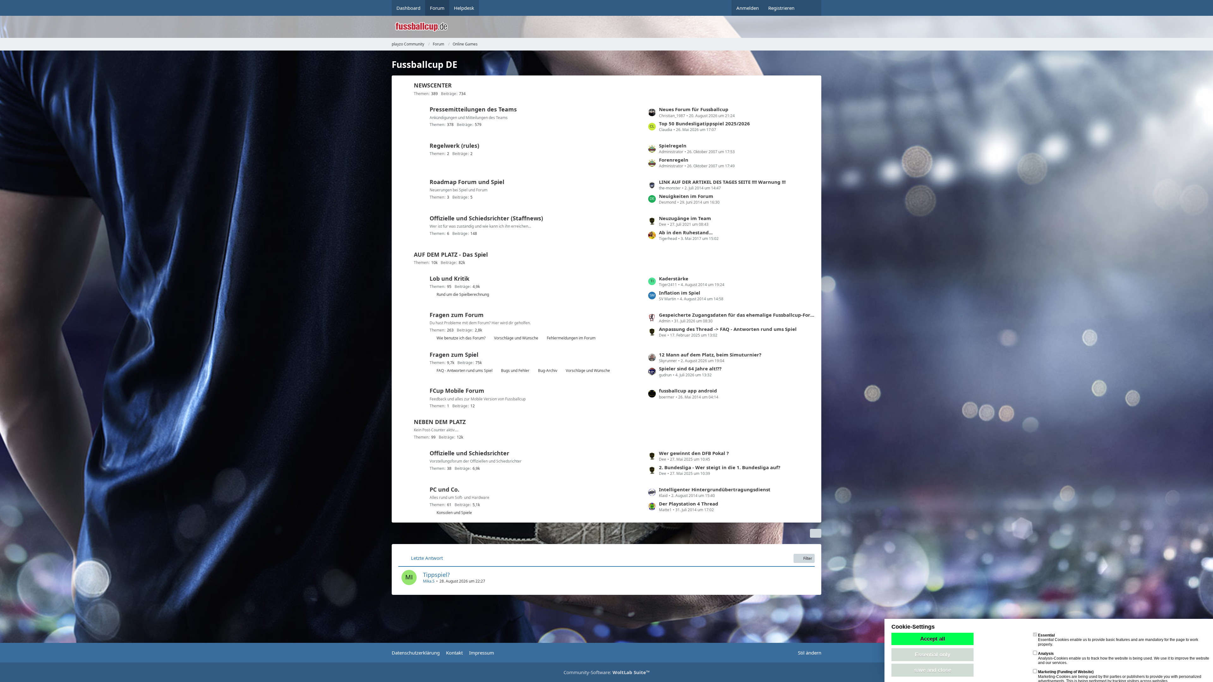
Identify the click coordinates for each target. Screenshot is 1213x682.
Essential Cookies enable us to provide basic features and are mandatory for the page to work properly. (1118, 640)
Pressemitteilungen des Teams (473, 109)
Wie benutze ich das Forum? (461, 338)
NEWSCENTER (433, 85)
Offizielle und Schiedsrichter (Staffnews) (486, 218)
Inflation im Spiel (679, 293)
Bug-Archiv (547, 370)
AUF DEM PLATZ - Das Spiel (451, 254)
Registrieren (781, 8)
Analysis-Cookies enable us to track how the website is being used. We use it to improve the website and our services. (1123, 658)
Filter (807, 558)
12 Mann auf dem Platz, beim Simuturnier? (710, 354)
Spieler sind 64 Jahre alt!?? (690, 368)
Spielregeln (672, 145)
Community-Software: (607, 672)
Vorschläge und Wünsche (516, 338)
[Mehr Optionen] (815, 533)
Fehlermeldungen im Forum (571, 338)
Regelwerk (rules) (454, 145)
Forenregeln (673, 160)
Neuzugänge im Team (685, 218)
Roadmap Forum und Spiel (467, 182)
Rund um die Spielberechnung (463, 294)
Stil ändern (809, 652)
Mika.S (429, 581)
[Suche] (810, 8)
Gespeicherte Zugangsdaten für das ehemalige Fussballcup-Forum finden (737, 315)
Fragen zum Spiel (454, 354)
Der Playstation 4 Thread (688, 503)
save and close (932, 670)
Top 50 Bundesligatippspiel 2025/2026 (704, 123)
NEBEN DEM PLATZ (440, 422)
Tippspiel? (436, 574)
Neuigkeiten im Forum (686, 196)
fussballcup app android (688, 390)
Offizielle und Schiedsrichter (469, 453)
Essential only (932, 654)
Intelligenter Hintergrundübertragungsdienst (714, 489)
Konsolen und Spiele (454, 512)
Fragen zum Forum (457, 315)
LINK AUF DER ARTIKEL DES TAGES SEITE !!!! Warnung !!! (722, 182)
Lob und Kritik (449, 278)
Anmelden (747, 8)
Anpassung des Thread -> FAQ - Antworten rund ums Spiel (728, 329)
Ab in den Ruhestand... (686, 232)
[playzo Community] (611, 27)
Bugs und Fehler (515, 370)
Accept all (932, 639)
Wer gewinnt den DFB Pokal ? (694, 453)
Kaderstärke (673, 278)
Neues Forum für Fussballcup (693, 109)
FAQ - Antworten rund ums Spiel (464, 370)
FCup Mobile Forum (457, 390)
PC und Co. (444, 489)
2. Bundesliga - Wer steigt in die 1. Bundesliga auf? (719, 467)
